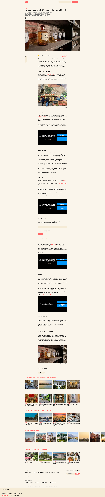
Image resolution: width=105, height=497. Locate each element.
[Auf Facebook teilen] (26, 60)
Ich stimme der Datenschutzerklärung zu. (44, 230)
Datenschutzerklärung (45, 231)
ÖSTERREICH (26, 472)
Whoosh (63, 276)
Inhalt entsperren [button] (62, 135)
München (46, 472)
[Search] (59, 2)
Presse (44, 486)
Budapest (57, 472)
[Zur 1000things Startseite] (26, 2)
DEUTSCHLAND (42, 472)
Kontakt (38, 482)
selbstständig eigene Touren (62, 183)
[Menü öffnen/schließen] (79, 2)
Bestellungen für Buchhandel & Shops (51, 486)
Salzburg (37, 472)
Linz (34, 472)
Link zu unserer (43, 231)
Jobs (35, 482)
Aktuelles (54, 422)
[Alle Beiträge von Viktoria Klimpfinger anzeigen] (26, 18)
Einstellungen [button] (16, 495)
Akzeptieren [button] (10, 495)
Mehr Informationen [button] (48, 139)
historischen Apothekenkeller (51, 337)
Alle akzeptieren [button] (5, 495)
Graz (32, 472)
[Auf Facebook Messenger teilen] (26, 58)
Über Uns (26, 482)
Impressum (54, 482)
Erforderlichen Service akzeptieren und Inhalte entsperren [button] (62, 139)
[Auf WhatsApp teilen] (26, 56)
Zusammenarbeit (31, 482)
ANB (50, 482)
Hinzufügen (64, 55)
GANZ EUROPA (53, 472)
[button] (26, 62)
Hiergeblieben (45, 152)
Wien (30, 472)
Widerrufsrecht (37, 486)
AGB (48, 482)
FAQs (41, 486)
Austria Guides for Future (50, 74)
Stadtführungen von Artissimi (43, 116)
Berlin (49, 472)
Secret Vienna (53, 244)
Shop (25, 486)
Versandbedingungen (30, 486)
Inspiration (26, 8)
